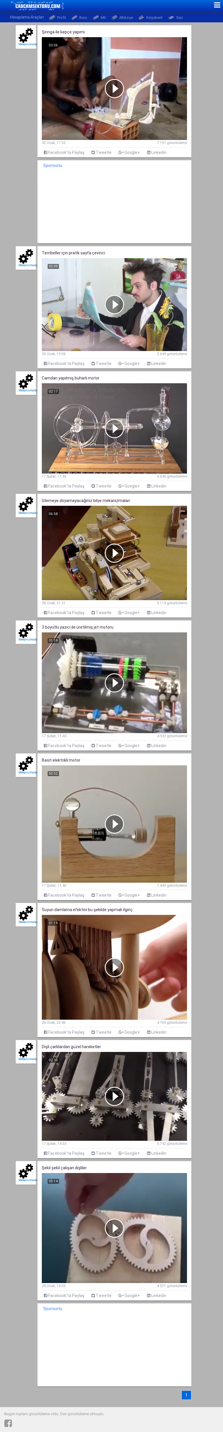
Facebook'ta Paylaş (65, 152)
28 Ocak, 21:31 (54, 603)
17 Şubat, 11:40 (54, 886)
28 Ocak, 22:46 (54, 1023)
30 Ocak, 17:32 (54, 143)
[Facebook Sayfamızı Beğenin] (8, 1423)
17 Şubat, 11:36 (54, 476)
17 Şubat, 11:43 (54, 736)
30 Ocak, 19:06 (54, 354)
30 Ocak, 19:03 (54, 1286)
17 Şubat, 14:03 (54, 1144)
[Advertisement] (114, 207)
